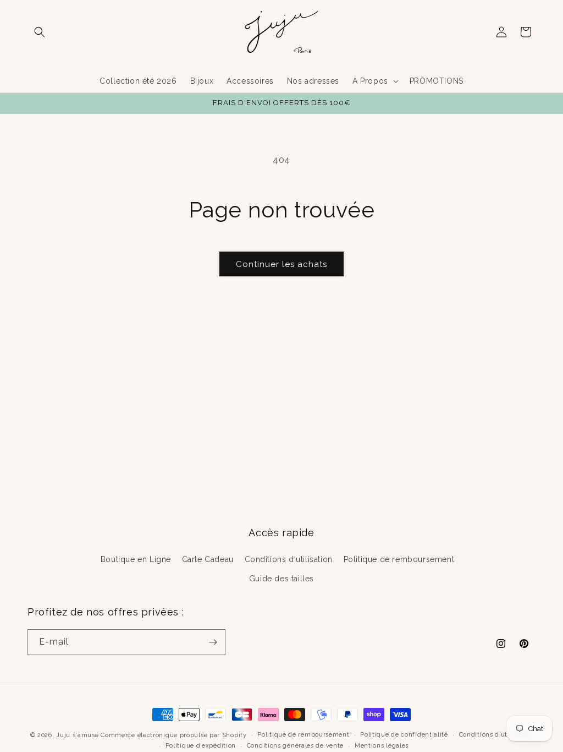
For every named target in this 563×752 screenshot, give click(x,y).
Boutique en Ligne (136, 559)
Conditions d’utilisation (496, 734)
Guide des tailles (281, 578)
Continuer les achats (281, 264)
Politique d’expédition (200, 745)
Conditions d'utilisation (289, 559)
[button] (39, 32)
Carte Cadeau (208, 559)
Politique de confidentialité (404, 734)
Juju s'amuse (77, 735)
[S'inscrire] (213, 642)
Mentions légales (382, 745)
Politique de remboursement (399, 559)
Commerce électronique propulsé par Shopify (173, 735)
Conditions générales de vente (295, 745)
